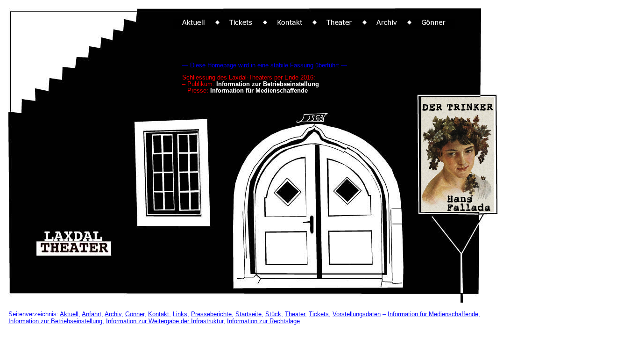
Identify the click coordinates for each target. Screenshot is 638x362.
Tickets (319, 314)
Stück (273, 314)
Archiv (113, 314)
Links (180, 314)
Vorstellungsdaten (357, 314)
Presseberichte (211, 314)
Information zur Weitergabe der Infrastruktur (164, 321)
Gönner (134, 314)
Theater (295, 314)
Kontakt (158, 314)
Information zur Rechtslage (263, 321)
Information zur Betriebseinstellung (55, 321)
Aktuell (69, 314)
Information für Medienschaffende (433, 314)
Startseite (248, 314)
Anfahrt (91, 314)
